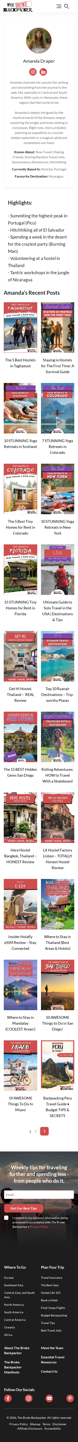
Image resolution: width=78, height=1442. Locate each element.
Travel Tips (48, 1323)
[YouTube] (49, 1398)
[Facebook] (8, 1398)
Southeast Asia (13, 1285)
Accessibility (52, 1428)
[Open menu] (56, 6)
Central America (15, 1319)
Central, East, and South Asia (19, 1295)
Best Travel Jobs (51, 1330)
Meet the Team (52, 1348)
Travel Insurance (51, 1277)
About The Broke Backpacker (17, 1350)
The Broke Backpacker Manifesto (13, 1367)
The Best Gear (50, 1285)
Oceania (9, 1327)
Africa (8, 1335)
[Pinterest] (70, 1398)
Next (44, 1131)
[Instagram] (28, 1398)
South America (13, 1312)
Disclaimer (59, 1424)
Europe (9, 1277)
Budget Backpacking (54, 1315)
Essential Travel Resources (52, 1359)
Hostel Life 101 (51, 1292)
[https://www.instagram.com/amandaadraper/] (34, 72)
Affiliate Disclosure (29, 1428)
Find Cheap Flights (53, 1308)
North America (14, 1304)
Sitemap (35, 1424)
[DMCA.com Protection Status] (39, 1433)
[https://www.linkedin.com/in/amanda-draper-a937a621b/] (44, 72)
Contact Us (49, 1371)
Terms (46, 1424)
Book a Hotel (49, 1300)
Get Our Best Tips (23, 1208)
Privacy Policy (39, 1226)
